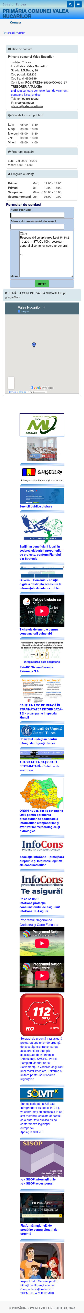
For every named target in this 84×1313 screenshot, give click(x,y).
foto (36, 456)
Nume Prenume (20, 210)
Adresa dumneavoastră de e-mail (33, 221)
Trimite (42, 284)
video (50, 456)
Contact (21, 32)
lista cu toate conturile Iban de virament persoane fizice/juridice (39, 92)
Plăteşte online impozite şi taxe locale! (42, 480)
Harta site (10, 32)
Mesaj (14, 276)
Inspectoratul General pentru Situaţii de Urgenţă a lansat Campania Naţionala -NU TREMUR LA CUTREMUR (38, 1287)
